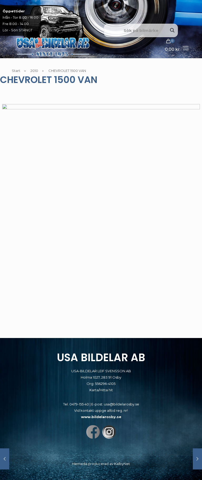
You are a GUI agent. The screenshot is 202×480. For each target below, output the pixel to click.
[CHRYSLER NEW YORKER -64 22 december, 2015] (197, 458)
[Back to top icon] (176, 469)
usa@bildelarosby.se (121, 404)
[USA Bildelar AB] (52, 30)
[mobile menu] (185, 48)
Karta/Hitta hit (101, 390)
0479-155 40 (79, 404)
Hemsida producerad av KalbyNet (101, 464)
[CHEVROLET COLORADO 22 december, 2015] (4, 458)
